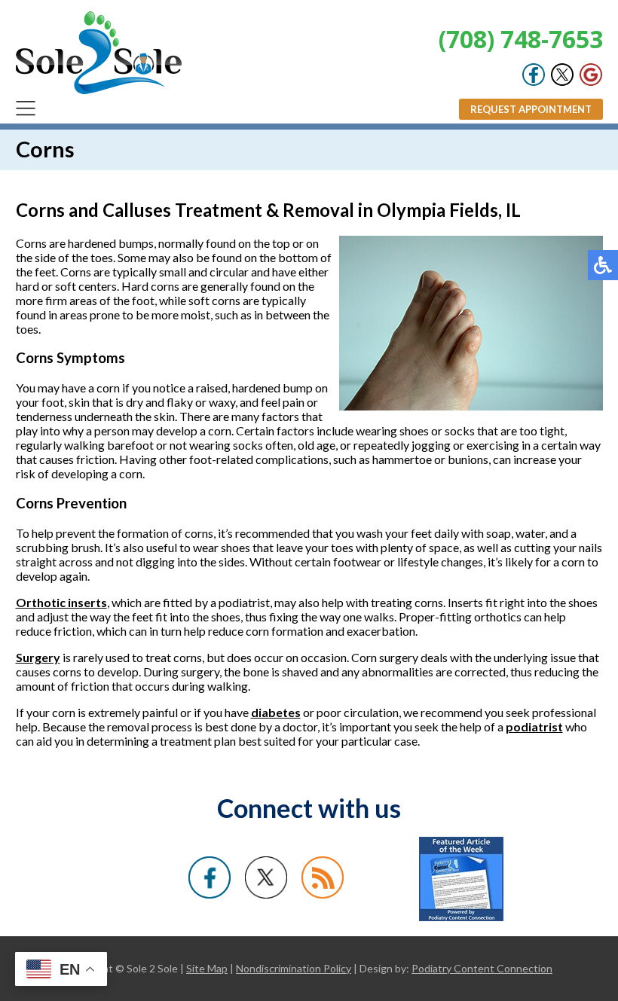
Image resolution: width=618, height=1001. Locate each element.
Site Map (207, 968)
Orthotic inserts (61, 602)
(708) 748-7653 (521, 39)
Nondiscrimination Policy (293, 968)
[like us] (534, 82)
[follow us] (562, 82)
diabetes (276, 712)
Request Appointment (531, 109)
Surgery (38, 657)
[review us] (591, 82)
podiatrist (534, 726)
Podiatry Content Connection (481, 968)
